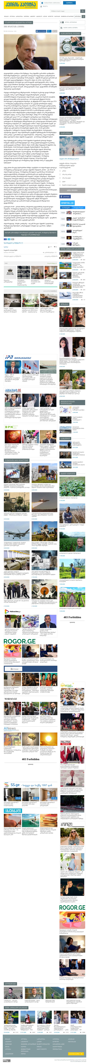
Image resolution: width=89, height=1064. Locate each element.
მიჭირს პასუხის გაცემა (69, 185)
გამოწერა (69, 3)
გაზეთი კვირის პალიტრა (70, 27)
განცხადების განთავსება (52, 3)
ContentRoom (50, 291)
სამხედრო (65, 439)
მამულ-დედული (68, 474)
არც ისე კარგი (66, 174)
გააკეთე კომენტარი (51, 256)
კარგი (64, 171)
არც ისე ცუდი (66, 178)
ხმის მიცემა (72, 190)
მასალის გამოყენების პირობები (78, 1061)
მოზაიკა (64, 304)
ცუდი (63, 181)
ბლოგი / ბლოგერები (70, 22)
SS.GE (6, 263)
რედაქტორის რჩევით (70, 34)
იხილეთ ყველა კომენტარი (12, 256)
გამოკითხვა (66, 133)
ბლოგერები (10, 984)
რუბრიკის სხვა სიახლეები (16, 460)
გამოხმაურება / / (51, 252)
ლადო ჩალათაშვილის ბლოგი (18, 23)
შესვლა (45, 6)
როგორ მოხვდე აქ (51, 263)
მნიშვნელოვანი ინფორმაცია (68, 403)
